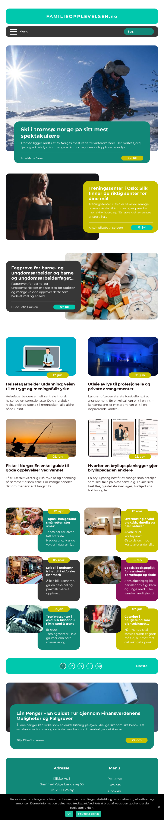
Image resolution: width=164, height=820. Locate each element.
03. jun (140, 375)
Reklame (114, 779)
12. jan (58, 609)
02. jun (58, 456)
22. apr (140, 456)
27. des (137, 740)
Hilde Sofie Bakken (24, 307)
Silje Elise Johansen (30, 740)
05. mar (58, 560)
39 (99, 666)
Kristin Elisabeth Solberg (106, 227)
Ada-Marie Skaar (32, 158)
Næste (142, 666)
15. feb (137, 560)
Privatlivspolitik (88, 813)
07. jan (137, 609)
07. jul (64, 306)
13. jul (142, 227)
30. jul (132, 157)
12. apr (59, 511)
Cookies (114, 791)
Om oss (114, 785)
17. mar (137, 511)
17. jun (57, 375)
